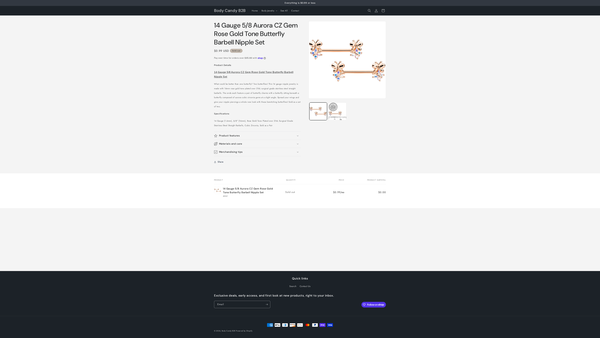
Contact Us (305, 286)
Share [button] (220, 161)
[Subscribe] (266, 304)
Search (292, 286)
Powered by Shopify (244, 331)
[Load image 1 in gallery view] (318, 111)
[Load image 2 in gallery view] (337, 111)
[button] (269, 10)
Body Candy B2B (228, 331)
